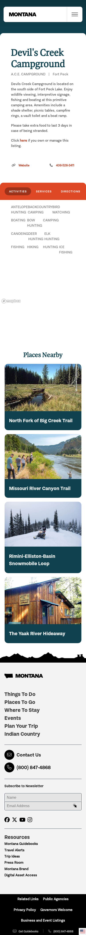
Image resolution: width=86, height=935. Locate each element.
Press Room (13, 862)
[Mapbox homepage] (11, 301)
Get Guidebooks (28, 931)
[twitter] (14, 820)
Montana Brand (16, 869)
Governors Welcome (56, 910)
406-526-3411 (65, 165)
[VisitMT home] (20, 14)
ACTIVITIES (18, 191)
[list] (43, 229)
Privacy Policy (25, 910)
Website (24, 165)
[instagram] (30, 820)
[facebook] (7, 820)
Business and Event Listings (43, 920)
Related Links (28, 899)
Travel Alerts (14, 850)
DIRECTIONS (70, 191)
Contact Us (29, 755)
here (23, 140)
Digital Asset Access (20, 875)
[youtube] (22, 820)
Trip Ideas (12, 856)
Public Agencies (56, 899)
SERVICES (44, 191)
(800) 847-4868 (34, 767)
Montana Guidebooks (21, 844)
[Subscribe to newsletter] (75, 806)
